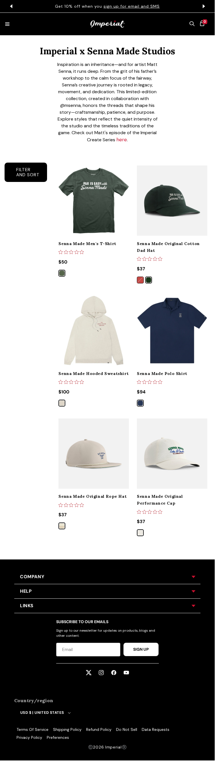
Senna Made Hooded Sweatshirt (93, 373)
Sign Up (141, 649)
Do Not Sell (126, 729)
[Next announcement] (203, 6)
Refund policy (98, 729)
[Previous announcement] (11, 6)
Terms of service (32, 729)
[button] (192, 24)
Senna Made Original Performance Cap (160, 500)
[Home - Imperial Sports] (107, 24)
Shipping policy (67, 729)
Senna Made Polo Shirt (162, 373)
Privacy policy (29, 737)
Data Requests (155, 729)
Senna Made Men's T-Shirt (87, 243)
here (121, 139)
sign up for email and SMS (132, 6)
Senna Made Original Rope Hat (92, 496)
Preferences (58, 737)
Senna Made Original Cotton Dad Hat (168, 247)
